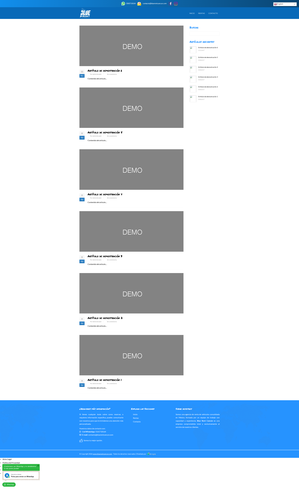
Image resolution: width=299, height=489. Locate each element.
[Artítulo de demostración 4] (131, 169)
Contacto (213, 13)
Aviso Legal (7, 459)
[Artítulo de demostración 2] (131, 293)
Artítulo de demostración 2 (105, 318)
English (280, 4)
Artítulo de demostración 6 (105, 70)
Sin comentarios (112, 74)
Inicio (192, 13)
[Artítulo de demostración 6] (131, 46)
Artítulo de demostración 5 (105, 132)
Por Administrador (96, 74)
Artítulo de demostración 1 (104, 380)
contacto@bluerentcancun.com (100, 435)
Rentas (201, 13)
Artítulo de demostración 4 (105, 194)
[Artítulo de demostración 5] (131, 107)
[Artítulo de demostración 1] (131, 355)
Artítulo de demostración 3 (105, 256)
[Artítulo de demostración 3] (131, 231)
